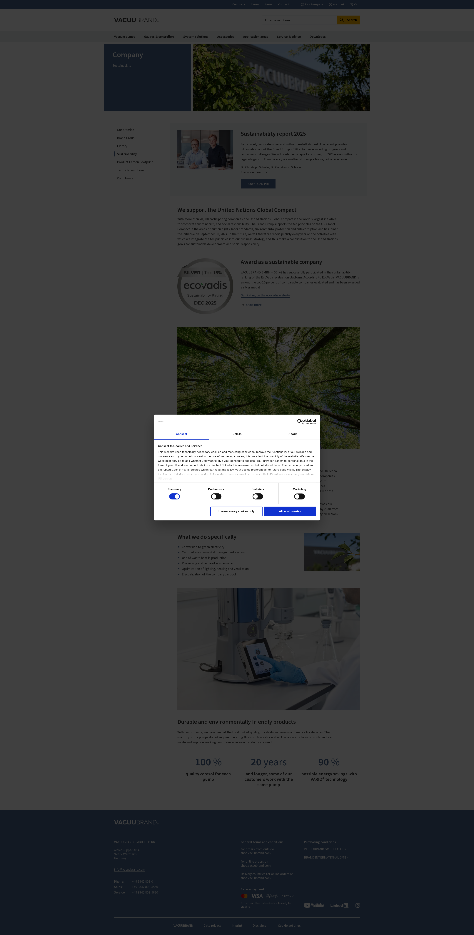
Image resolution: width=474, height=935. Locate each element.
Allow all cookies (290, 511)
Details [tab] (237, 433)
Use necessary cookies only (236, 511)
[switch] (216, 497)
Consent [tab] (181, 433)
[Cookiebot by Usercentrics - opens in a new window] (300, 422)
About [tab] (292, 433)
